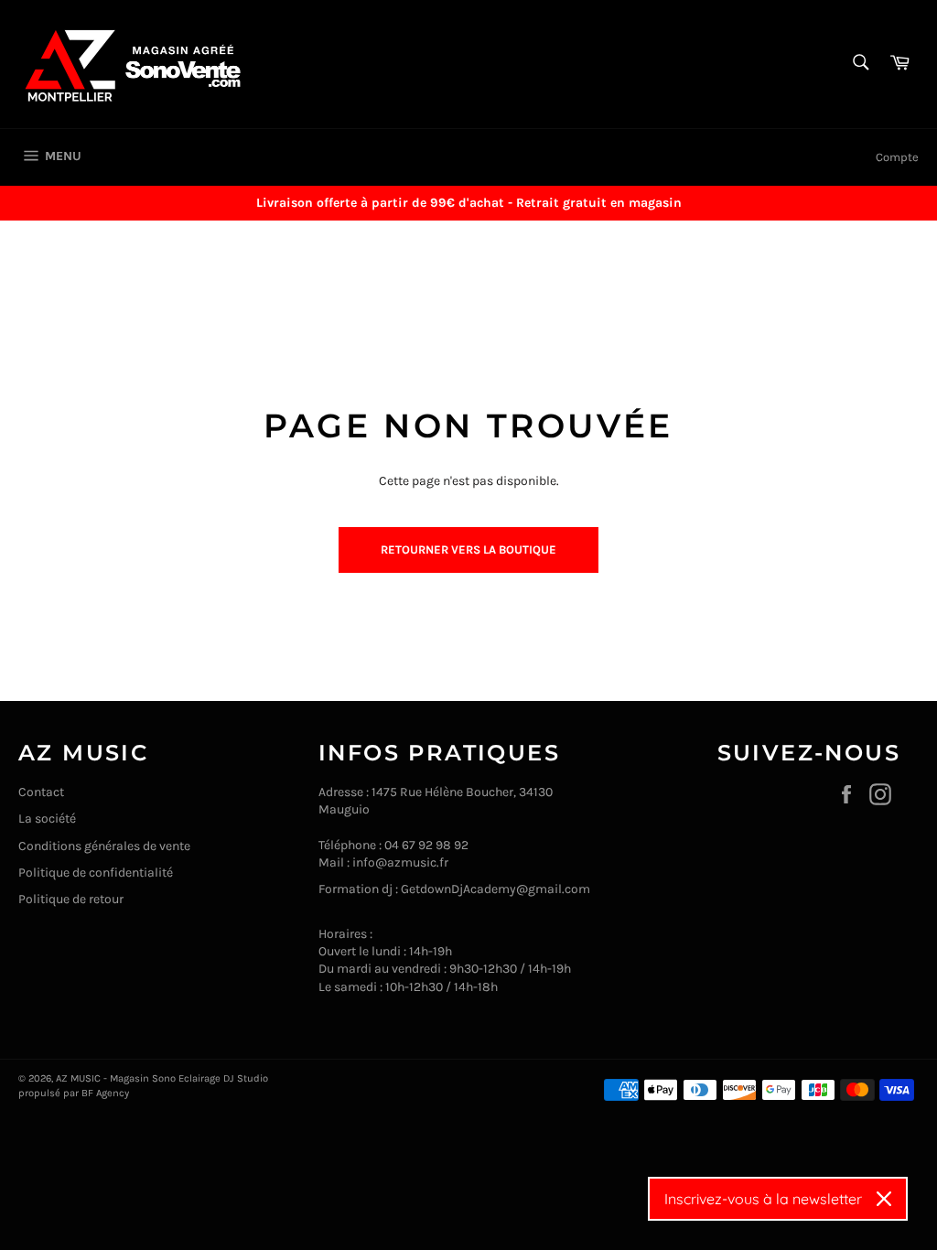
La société (47, 818)
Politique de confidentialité (95, 872)
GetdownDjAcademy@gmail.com (495, 889)
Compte (897, 157)
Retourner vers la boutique (468, 549)
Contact (41, 792)
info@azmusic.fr (400, 862)
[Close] (884, 1198)
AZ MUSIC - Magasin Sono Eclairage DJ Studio (162, 1078)
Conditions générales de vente (104, 846)
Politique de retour (71, 899)
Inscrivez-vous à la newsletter (763, 1199)
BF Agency (105, 1093)
